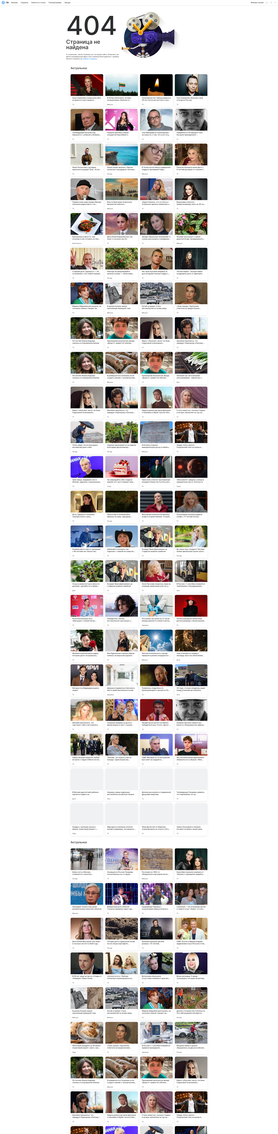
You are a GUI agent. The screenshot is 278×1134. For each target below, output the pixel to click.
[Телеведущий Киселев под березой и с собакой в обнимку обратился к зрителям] (87, 125)
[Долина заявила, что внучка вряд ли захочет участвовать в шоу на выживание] (156, 889)
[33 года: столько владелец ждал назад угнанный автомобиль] (191, 680)
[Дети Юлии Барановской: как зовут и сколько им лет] (121, 229)
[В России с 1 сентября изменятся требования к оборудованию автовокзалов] (191, 576)
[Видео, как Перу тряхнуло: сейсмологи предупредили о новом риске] (156, 854)
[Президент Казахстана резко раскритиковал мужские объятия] (87, 1038)
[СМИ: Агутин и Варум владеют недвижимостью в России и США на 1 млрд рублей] (191, 1073)
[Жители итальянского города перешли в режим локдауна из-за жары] (156, 646)
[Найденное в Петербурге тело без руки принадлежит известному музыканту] (191, 125)
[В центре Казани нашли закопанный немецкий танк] (121, 298)
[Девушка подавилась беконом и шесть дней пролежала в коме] (121, 680)
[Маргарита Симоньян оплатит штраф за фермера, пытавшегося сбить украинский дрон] (121, 819)
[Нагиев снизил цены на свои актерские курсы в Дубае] (87, 889)
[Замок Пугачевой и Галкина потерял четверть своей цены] (191, 819)
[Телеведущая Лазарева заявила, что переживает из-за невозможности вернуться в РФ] (191, 785)
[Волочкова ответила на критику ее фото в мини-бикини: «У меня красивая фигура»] (156, 507)
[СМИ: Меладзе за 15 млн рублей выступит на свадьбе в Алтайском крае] (156, 750)
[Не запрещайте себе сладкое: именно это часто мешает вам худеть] (121, 472)
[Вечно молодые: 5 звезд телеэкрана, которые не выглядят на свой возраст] (191, 1107)
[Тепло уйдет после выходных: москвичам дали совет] (87, 437)
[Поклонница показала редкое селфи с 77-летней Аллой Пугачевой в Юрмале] (191, 507)
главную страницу (89, 59)
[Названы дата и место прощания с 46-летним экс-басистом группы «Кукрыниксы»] (87, 542)
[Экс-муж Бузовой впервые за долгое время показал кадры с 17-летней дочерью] (156, 264)
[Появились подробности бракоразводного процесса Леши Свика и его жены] (156, 680)
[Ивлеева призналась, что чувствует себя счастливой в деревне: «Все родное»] (87, 715)
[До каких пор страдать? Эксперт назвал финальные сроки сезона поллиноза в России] (191, 542)
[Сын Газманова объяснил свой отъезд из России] (191, 90)
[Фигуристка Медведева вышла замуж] (87, 680)
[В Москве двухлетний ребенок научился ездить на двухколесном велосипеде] (87, 785)
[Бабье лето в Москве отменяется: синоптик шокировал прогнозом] (87, 1003)
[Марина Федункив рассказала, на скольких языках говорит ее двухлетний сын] (87, 298)
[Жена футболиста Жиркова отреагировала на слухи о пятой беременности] (156, 819)
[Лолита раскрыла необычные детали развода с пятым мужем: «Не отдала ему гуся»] (191, 611)
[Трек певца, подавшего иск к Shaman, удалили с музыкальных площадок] (87, 472)
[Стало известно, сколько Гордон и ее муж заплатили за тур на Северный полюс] (191, 403)
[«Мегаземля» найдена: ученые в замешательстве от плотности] (191, 472)
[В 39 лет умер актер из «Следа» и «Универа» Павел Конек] (87, 1107)
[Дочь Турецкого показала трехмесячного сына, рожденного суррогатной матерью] (87, 507)
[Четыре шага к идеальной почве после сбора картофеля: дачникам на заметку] (121, 1073)
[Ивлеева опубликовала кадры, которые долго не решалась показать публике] (87, 646)
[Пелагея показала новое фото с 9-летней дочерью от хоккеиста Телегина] (191, 160)
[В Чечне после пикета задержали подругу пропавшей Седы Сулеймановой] (156, 160)
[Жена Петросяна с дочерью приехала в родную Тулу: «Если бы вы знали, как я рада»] (87, 160)
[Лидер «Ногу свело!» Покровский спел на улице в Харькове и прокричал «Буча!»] (191, 437)
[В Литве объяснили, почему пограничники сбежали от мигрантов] (121, 90)
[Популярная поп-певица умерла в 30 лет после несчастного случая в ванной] (156, 90)
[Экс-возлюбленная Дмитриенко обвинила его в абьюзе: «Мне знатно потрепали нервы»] (191, 750)
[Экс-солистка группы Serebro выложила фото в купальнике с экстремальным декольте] (87, 923)
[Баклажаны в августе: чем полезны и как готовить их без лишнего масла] (87, 229)
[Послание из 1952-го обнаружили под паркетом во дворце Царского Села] (156, 1003)
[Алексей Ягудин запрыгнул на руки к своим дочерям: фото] (121, 889)
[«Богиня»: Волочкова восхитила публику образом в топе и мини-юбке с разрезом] (121, 958)
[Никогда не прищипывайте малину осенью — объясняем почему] (121, 264)
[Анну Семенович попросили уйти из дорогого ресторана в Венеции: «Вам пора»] (87, 90)
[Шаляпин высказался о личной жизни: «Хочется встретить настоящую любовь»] (121, 854)
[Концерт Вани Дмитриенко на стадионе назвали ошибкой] (156, 542)
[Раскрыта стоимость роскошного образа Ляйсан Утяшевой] (191, 854)
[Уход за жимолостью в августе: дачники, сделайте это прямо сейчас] (87, 576)
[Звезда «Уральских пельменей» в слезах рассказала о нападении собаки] (156, 229)
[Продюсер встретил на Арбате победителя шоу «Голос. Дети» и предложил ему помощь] (156, 715)
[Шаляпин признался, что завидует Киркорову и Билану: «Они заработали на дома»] (191, 333)
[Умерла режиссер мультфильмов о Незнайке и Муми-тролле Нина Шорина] (156, 403)
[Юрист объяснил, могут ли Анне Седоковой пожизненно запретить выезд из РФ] (156, 333)
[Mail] (3, 2)
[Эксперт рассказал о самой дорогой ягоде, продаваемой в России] (191, 229)
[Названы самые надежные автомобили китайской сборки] (121, 785)
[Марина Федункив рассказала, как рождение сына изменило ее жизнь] (156, 923)
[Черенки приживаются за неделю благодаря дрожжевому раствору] (121, 437)
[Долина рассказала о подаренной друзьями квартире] (156, 785)
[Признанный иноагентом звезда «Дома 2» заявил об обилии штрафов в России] (121, 333)
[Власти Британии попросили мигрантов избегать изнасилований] (121, 194)
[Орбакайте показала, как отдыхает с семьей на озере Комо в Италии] (121, 542)
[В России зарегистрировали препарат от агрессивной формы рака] (156, 958)
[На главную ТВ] (7, 2)
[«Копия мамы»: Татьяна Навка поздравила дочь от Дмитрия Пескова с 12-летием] (191, 264)
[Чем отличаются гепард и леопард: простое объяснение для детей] (191, 646)
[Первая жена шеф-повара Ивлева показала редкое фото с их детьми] (87, 194)
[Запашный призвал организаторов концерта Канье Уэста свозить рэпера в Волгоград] (191, 889)
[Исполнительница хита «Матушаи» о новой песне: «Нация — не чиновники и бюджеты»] (87, 611)
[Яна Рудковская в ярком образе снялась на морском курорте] (121, 646)
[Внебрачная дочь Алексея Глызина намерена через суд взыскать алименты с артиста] (121, 1038)
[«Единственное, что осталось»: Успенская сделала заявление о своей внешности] (156, 194)
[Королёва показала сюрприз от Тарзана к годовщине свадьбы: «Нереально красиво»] (191, 1003)
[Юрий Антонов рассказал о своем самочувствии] (87, 854)
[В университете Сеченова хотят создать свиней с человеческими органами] (121, 368)
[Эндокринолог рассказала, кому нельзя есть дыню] (191, 923)
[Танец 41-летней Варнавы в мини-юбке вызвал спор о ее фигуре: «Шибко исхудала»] (87, 958)
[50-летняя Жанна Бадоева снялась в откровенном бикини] (87, 333)
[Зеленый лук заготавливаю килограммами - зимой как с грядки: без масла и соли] (191, 368)
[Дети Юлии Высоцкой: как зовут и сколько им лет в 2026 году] (87, 1073)
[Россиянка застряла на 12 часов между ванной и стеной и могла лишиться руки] (156, 611)
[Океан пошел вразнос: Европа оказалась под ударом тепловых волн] (121, 160)
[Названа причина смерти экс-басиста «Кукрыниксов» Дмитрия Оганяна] (191, 715)
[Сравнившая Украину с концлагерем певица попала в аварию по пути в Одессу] (156, 1038)
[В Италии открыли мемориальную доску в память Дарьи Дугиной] (156, 437)
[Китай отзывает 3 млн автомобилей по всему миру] (156, 298)
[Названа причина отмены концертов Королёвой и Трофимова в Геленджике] (121, 125)
